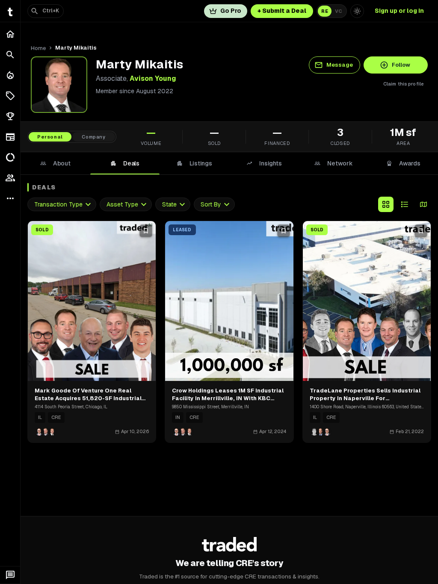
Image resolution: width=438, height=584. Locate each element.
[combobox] (61, 204)
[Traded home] (229, 544)
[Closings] (10, 75)
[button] (10, 95)
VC (338, 11)
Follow (401, 64)
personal (50, 137)
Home (38, 48)
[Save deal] (145, 230)
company (94, 137)
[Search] (10, 54)
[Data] (10, 157)
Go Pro (230, 11)
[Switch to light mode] (357, 11)
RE (324, 11)
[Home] (10, 34)
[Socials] (10, 177)
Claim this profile (403, 84)
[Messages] (10, 575)
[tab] (55, 163)
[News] (10, 136)
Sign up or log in (399, 11)
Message (339, 64)
